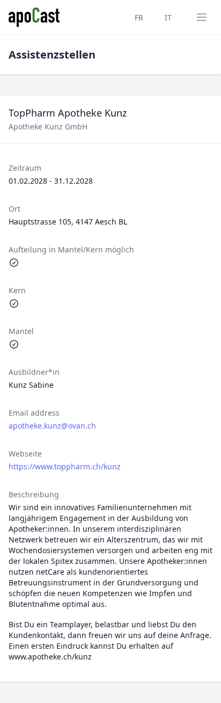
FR (139, 17)
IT (168, 17)
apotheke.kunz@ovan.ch (52, 426)
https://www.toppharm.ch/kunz (65, 466)
